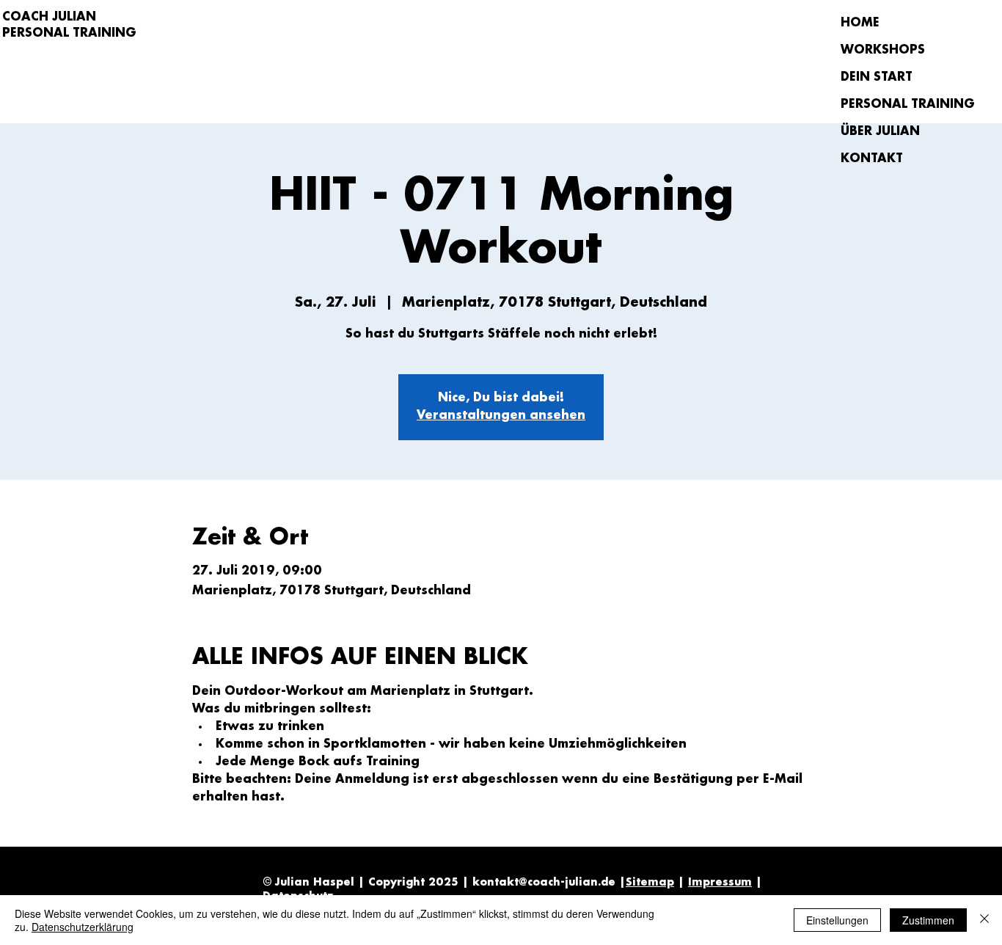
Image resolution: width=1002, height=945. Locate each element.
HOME (860, 23)
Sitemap (650, 883)
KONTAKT (872, 159)
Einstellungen (837, 920)
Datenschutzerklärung (83, 926)
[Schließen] (984, 920)
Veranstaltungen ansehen (501, 415)
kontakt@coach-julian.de (543, 883)
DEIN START (877, 77)
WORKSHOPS (883, 50)
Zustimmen (928, 920)
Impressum (720, 883)
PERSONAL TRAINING (892, 104)
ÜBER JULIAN (880, 131)
